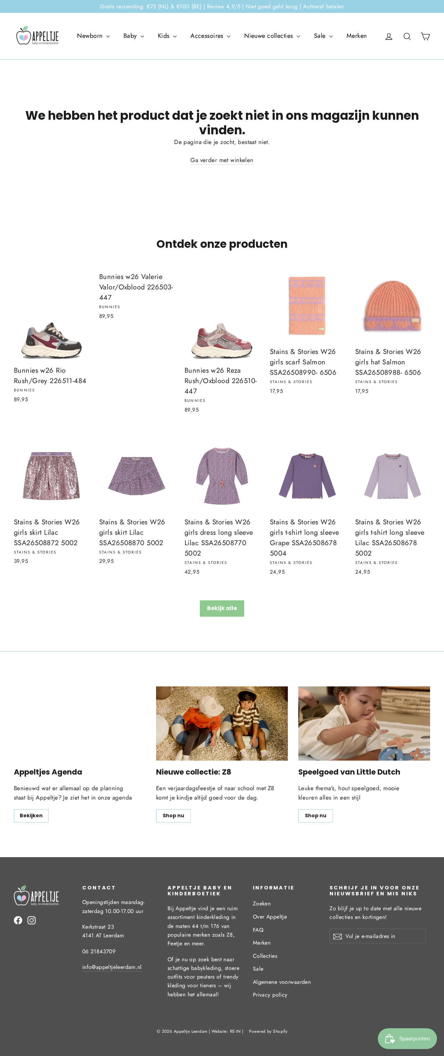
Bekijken (31, 815)
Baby (131, 35)
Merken (357, 35)
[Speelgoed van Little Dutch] (364, 723)
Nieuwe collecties (269, 35)
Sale (320, 35)
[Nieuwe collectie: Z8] (222, 723)
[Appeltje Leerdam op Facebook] (18, 919)
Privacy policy (270, 995)
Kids (164, 35)
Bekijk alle (222, 608)
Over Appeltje (270, 917)
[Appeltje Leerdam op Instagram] (31, 919)
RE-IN (235, 1031)
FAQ (258, 930)
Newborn (90, 35)
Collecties (265, 956)
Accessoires (207, 35)
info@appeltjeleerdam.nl (112, 967)
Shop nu (173, 815)
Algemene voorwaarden (282, 982)
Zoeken (262, 903)
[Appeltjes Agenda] (80, 723)
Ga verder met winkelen (221, 160)
